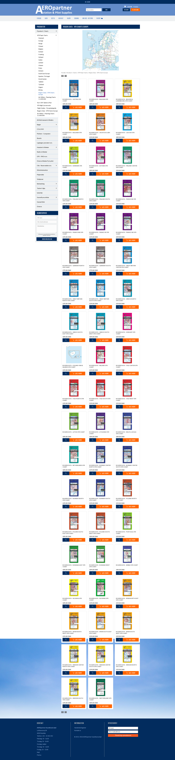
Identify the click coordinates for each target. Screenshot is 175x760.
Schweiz (40, 71)
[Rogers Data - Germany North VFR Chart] (74, 255)
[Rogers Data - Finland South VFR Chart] (100, 188)
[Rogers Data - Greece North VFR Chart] (127, 288)
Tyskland (41, 84)
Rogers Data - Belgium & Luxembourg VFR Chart (124, 100)
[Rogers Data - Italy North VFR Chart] (74, 388)
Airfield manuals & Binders (45, 120)
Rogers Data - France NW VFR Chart (73, 233)
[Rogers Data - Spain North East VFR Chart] (127, 587)
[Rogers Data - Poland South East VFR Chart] (74, 521)
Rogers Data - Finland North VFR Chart (73, 199)
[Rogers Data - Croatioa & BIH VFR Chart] (100, 122)
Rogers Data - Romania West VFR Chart (99, 565)
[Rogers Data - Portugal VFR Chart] (127, 521)
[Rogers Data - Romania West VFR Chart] (100, 554)
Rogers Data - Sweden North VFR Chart (126, 665)
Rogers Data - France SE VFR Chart (99, 233)
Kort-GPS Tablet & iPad (44, 102)
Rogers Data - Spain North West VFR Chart (72, 632)
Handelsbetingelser (80, 728)
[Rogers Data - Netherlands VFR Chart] (74, 454)
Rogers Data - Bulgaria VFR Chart (72, 133)
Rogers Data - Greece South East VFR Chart (72, 333)
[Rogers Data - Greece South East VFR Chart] (74, 321)
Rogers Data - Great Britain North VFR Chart (72, 299)
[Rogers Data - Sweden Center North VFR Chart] (74, 654)
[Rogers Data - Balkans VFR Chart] (100, 88)
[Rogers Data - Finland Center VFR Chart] (127, 155)
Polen (40, 68)
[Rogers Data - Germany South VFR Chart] (100, 255)
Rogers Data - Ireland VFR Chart (98, 366)
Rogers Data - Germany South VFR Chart (100, 266)
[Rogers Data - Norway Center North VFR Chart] (100, 454)
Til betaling (135, 10)
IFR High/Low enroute (44, 105)
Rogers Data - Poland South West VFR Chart (99, 532)
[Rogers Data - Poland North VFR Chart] (127, 487)
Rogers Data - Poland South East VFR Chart (73, 532)
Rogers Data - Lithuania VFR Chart (99, 432)
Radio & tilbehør (42, 152)
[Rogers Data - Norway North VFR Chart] (74, 487)
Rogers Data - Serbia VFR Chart (127, 565)
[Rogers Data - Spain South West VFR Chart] (127, 621)
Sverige (40, 41)
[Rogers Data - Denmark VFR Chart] (74, 155)
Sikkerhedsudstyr (42, 170)
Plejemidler (40, 174)
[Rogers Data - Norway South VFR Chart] (100, 487)
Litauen (40, 65)
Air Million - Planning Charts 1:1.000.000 (47, 98)
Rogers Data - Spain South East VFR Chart (100, 632)
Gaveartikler (41, 202)
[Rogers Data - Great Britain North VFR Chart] (74, 288)
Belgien (40, 49)
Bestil (53, 18)
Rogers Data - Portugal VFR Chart (126, 532)
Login (88, 2)
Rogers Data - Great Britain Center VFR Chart (126, 266)
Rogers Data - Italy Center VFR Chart (127, 366)
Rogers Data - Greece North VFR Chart (126, 299)
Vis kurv (126, 10)
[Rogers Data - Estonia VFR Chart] (100, 155)
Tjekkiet (40, 82)
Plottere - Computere (43, 134)
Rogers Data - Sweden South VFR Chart (73, 699)
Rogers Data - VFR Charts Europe (46, 93)
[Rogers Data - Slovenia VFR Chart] (100, 587)
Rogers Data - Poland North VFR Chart (126, 499)
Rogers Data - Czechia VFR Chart (125, 133)
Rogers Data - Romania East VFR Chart (74, 565)
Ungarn (40, 87)
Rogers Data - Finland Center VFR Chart (126, 166)
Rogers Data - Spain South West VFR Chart (125, 632)
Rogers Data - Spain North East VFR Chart (127, 599)
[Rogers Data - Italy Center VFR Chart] (127, 354)
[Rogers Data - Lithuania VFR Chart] (100, 421)
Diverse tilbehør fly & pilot (45, 161)
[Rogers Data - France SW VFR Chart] (127, 221)
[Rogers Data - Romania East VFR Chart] (74, 554)
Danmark (41, 38)
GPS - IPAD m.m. (42, 156)
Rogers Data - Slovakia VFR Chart (72, 599)
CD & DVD (40, 129)
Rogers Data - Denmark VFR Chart (72, 166)
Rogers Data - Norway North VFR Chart (73, 499)
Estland (40, 52)
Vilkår (69, 18)
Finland (40, 46)
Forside (39, 18)
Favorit (98, 18)
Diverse (39, 206)
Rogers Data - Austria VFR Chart (72, 100)
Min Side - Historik (87, 18)
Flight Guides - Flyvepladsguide (46, 108)
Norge (40, 43)
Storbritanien (42, 79)
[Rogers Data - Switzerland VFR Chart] (100, 687)
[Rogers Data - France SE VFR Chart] (100, 221)
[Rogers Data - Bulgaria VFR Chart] (74, 122)
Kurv (46, 18)
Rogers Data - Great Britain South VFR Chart (99, 299)
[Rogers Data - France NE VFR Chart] (127, 188)
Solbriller (40, 193)
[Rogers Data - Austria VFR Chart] (74, 88)
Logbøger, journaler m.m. (44, 143)
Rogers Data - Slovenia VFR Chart (98, 599)
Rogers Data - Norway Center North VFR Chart (100, 466)
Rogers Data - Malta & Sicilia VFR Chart (126, 432)
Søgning (76, 18)
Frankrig (41, 54)
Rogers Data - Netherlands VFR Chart (74, 466)
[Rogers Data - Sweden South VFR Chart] (74, 687)
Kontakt (61, 18)
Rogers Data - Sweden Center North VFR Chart (73, 665)
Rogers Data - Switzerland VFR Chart (100, 699)
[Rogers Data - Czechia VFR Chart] (127, 122)
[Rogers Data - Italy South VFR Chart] (100, 388)
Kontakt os (77, 730)
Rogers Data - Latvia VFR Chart (74, 432)
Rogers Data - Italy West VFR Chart (126, 399)
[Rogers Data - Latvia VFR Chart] (74, 421)
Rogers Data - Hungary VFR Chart (125, 333)
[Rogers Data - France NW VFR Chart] (74, 221)
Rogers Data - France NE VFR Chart (126, 199)
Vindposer (40, 179)
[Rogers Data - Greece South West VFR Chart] (100, 321)
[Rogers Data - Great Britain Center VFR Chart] (127, 255)
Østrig (40, 90)
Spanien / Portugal (44, 76)
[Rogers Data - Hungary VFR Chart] (127, 321)
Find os (39, 755)
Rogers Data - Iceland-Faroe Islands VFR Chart (73, 366)
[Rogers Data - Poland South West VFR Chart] (100, 521)
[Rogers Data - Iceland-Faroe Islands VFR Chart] (74, 354)
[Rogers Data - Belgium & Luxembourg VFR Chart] (127, 88)
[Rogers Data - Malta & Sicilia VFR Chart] (127, 421)
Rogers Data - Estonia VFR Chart (98, 166)
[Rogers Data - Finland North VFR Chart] (74, 188)
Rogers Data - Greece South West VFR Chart (99, 333)
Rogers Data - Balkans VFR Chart (98, 100)
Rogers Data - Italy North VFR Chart (73, 399)
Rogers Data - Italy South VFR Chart (99, 399)
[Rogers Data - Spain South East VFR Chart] (100, 621)
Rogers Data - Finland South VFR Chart (99, 199)
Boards (39, 138)
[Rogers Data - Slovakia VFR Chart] (74, 587)
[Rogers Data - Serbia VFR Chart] (127, 554)
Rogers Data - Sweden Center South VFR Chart (99, 665)
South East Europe (44, 73)
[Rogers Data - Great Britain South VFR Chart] (100, 288)
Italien (40, 60)
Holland (40, 57)
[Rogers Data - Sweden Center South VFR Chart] (100, 654)
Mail (38, 752)
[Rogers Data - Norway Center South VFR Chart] (127, 454)
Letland (40, 62)
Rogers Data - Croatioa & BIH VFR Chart (99, 133)
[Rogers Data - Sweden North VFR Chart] (127, 654)
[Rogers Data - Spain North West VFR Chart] (74, 621)
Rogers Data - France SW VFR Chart (126, 233)
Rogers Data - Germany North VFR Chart (73, 266)
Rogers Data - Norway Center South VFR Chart (126, 466)
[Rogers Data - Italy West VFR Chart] (127, 388)
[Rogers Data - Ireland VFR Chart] (100, 354)
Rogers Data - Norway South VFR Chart (99, 499)
